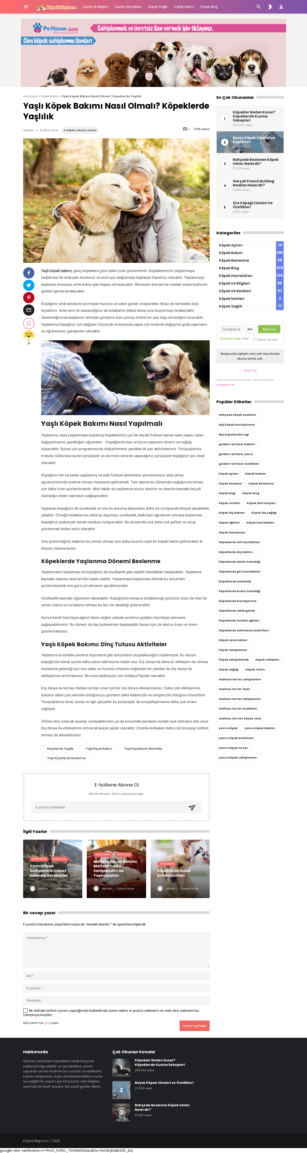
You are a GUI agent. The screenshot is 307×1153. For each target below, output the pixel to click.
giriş (47, 1023)
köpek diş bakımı (232, 513)
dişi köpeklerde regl (234, 434)
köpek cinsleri (229, 503)
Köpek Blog (209, 6)
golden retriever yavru (236, 454)
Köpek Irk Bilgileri (95, 6)
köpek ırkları (255, 669)
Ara (249, 329)
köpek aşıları (228, 474)
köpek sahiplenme (233, 650)
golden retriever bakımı (237, 444)
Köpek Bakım (184, 6)
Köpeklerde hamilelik (235, 581)
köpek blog (250, 493)
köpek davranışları (261, 503)
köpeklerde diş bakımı (236, 552)
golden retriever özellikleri (239, 464)
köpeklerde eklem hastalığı (239, 562)
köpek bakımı (255, 474)
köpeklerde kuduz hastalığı (239, 591)
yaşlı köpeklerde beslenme (66, 758)
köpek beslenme (261, 483)
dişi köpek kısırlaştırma (237, 425)
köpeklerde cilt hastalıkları (239, 542)
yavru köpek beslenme (236, 738)
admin (28, 130)
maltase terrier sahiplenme (240, 679)
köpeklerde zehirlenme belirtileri (244, 630)
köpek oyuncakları (233, 640)
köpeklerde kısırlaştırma (237, 601)
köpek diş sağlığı (264, 513)
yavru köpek (228, 728)
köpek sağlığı (229, 669)
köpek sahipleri (267, 660)
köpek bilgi (227, 493)
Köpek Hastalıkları (128, 6)
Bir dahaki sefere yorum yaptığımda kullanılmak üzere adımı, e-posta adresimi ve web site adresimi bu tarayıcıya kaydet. (111, 1012)
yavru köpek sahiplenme (238, 757)
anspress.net (225, 385)
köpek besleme (230, 483)
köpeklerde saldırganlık (237, 611)
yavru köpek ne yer (233, 748)
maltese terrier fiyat (234, 689)
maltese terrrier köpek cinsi (240, 718)
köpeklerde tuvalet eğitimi (239, 620)
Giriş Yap (250, 370)
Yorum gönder (195, 1025)
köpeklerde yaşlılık (60, 748)
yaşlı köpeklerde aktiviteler (143, 748)
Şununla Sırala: (234, 338)
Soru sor (269, 329)
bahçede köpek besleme (237, 415)
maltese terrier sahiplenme (240, 699)
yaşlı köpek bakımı (99, 748)
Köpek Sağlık (157, 6)
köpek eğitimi (229, 522)
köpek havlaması (232, 532)
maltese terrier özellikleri (238, 708)
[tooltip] (28, 273)
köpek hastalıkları (260, 522)
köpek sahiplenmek (234, 660)
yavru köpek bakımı (260, 728)
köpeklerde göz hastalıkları (240, 571)
